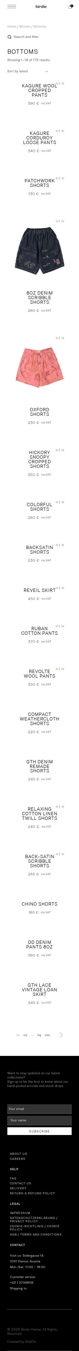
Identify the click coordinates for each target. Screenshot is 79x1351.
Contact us (20, 1183)
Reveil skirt (40, 590)
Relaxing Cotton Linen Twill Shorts (39, 813)
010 (47, 1035)
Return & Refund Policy (32, 1193)
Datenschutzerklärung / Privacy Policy (34, 1219)
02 (25, 1035)
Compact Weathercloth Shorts (39, 719)
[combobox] (28, 71)
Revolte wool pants (39, 673)
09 (39, 1035)
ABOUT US (18, 1154)
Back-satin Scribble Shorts (39, 861)
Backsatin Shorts (39, 549)
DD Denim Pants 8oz (39, 944)
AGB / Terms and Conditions (36, 1235)
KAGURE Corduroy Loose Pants (39, 138)
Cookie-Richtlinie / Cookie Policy (35, 1228)
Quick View (39, 78)
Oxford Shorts (39, 411)
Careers (18, 1159)
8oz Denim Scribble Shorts (39, 297)
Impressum (20, 1213)
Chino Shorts (40, 904)
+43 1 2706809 (21, 1283)
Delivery (18, 1188)
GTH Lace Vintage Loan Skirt (39, 990)
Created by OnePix (21, 1341)
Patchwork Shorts (39, 183)
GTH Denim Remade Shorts (39, 766)
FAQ (13, 1178)
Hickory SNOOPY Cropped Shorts (39, 459)
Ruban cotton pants (39, 630)
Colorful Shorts (39, 506)
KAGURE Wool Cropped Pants (39, 90)
